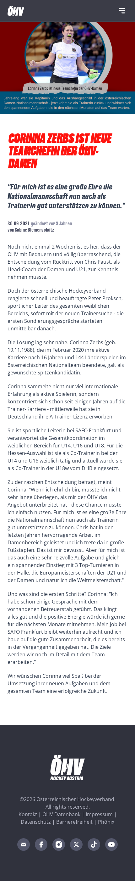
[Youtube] (111, 844)
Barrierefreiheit (74, 821)
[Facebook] (41, 844)
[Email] (23, 844)
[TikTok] (94, 844)
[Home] (16, 11)
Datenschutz (36, 821)
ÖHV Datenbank (61, 814)
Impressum (99, 814)
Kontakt (28, 814)
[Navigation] (122, 11)
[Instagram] (58, 844)
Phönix (106, 821)
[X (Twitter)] (76, 844)
